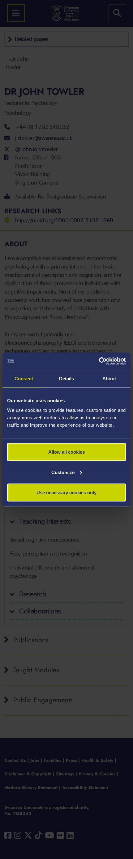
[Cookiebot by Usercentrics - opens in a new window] (99, 361)
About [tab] (109, 378)
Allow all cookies (66, 452)
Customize (63, 472)
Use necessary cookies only (66, 492)
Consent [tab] (24, 378)
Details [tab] (66, 378)
